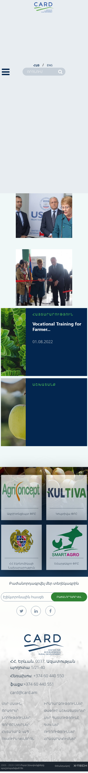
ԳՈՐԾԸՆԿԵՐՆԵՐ (16, 725)
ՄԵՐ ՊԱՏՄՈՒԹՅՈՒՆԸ (61, 718)
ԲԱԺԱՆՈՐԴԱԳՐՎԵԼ (69, 596)
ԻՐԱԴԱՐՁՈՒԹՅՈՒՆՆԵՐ (63, 703)
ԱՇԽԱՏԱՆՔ (44, 384)
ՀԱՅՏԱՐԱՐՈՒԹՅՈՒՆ (52, 314)
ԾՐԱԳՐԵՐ (10, 710)
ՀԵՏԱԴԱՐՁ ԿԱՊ (15, 732)
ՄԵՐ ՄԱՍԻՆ (11, 703)
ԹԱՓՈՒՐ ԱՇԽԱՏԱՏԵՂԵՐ (65, 710)
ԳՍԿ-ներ (51, 725)
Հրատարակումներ (60, 739)
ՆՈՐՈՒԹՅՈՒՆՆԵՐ (16, 718)
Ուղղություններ (59, 732)
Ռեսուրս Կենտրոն (18, 739)
